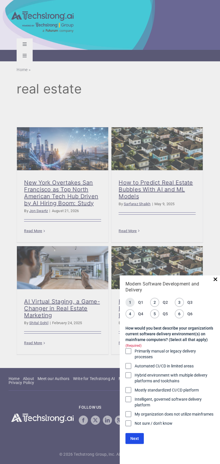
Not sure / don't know (153, 423)
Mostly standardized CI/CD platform (167, 390)
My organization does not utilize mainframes (174, 414)
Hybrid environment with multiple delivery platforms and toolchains (171, 378)
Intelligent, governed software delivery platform (168, 402)
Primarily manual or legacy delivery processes (165, 354)
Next (134, 438)
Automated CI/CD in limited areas (164, 366)
